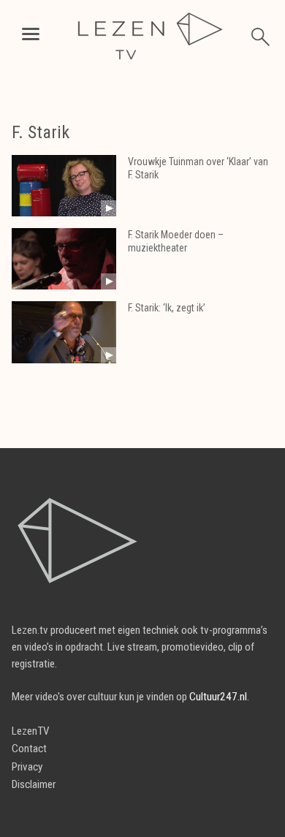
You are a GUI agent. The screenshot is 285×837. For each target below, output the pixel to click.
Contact (29, 748)
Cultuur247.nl (218, 696)
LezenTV (31, 731)
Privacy (27, 766)
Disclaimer (34, 784)
